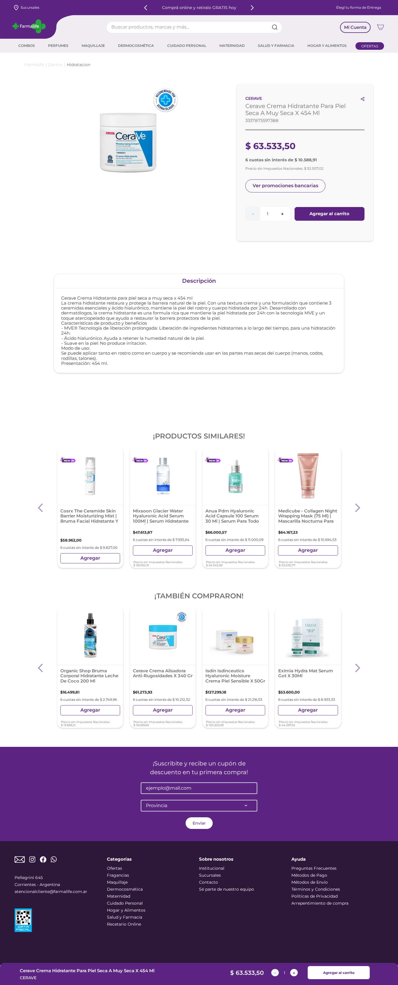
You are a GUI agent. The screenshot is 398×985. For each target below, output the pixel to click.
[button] (40, 508)
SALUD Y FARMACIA (276, 46)
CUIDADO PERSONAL (186, 46)
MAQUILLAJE (93, 46)
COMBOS (26, 46)
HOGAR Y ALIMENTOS (327, 46)
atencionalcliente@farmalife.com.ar (51, 891)
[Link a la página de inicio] (34, 65)
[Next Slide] (252, 7)
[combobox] (194, 27)
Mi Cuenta (355, 27)
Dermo (55, 64)
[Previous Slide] (145, 7)
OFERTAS (369, 46)
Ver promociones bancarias (285, 185)
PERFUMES (58, 46)
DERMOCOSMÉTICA (136, 46)
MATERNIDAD (232, 46)
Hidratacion (78, 64)
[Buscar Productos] (277, 27)
